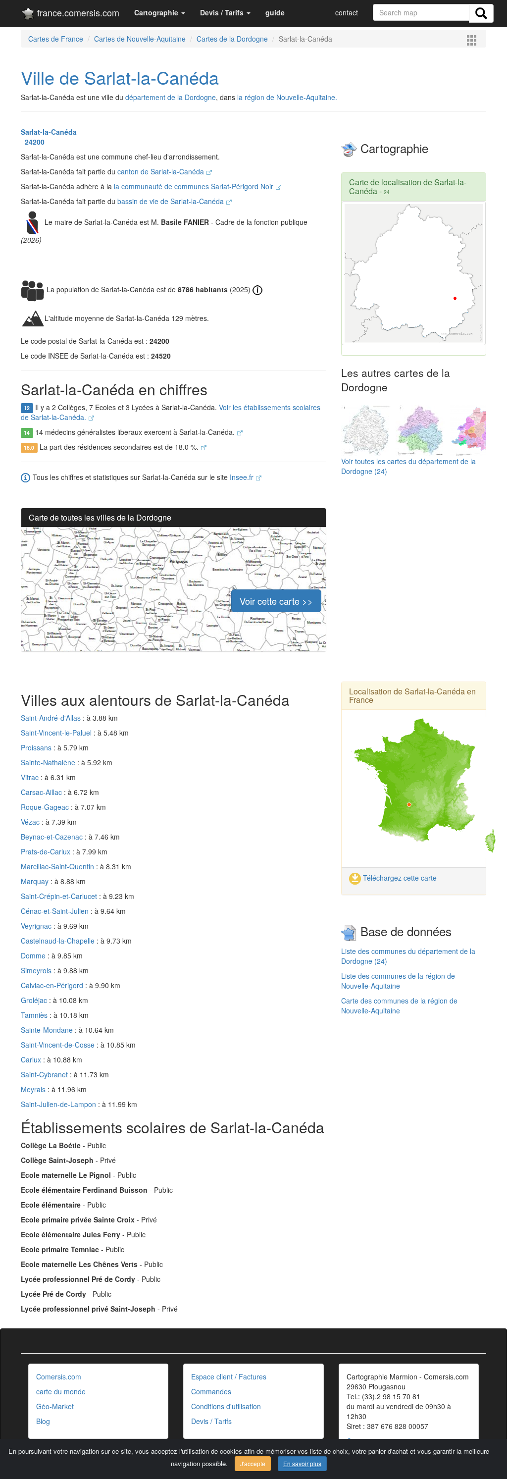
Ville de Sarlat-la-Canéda (120, 77)
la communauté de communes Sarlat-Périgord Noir (194, 186)
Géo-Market (55, 1406)
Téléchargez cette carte (399, 878)
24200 (33, 142)
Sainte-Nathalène (49, 762)
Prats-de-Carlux (46, 851)
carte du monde (61, 1391)
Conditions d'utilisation (226, 1406)
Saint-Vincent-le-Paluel (57, 733)
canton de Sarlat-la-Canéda (161, 171)
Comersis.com (58, 1376)
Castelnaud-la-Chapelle (59, 941)
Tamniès (35, 1015)
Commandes (211, 1391)
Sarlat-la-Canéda (49, 132)
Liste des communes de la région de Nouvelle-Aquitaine (398, 981)
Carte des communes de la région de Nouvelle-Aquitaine (399, 1005)
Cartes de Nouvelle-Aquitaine (140, 39)
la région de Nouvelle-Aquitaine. (287, 97)
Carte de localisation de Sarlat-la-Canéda (407, 186)
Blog (43, 1421)
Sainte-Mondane (48, 1030)
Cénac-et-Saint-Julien (56, 911)
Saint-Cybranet (45, 1074)
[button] (160, 12)
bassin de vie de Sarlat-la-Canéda (171, 201)
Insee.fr (242, 477)
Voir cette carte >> (276, 600)
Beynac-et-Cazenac (53, 837)
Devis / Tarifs (211, 1421)
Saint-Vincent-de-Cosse (59, 1045)
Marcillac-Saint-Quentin (58, 866)
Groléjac (35, 1000)
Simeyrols (37, 970)
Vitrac (31, 777)
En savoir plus (302, 1463)
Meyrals (34, 1089)
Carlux (32, 1059)
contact (346, 12)
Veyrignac (37, 926)
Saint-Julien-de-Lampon (59, 1104)
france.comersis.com (77, 12)
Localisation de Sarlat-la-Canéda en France (412, 696)
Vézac (31, 822)
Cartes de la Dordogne (232, 39)
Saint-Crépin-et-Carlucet (60, 896)
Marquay (36, 881)
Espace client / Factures (228, 1376)
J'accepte (252, 1463)
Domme (34, 955)
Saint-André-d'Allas (52, 718)
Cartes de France (55, 39)
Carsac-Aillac (42, 792)
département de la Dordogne (170, 97)
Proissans (37, 747)
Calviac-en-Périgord (53, 985)
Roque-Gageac (46, 807)
